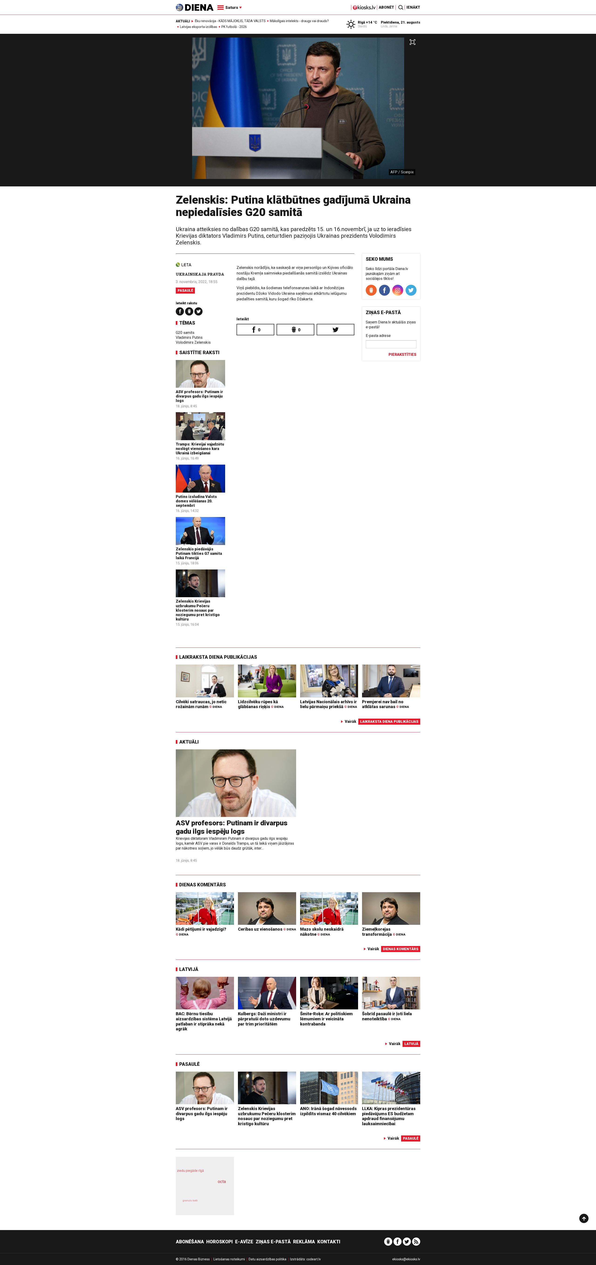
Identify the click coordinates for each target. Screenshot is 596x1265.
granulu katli (190, 1200)
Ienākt (413, 7)
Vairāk (350, 721)
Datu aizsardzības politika (267, 1259)
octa (222, 1181)
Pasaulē (185, 290)
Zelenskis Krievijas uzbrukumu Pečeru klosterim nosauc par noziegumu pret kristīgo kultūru (198, 610)
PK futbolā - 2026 (234, 27)
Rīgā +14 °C (367, 22)
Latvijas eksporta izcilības (198, 27)
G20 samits (185, 332)
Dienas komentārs (202, 885)
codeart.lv (313, 1259)
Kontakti (328, 1241)
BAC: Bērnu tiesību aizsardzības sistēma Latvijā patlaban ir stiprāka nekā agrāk (204, 1021)
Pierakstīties (402, 354)
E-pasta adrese (378, 335)
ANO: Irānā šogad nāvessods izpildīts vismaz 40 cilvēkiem (328, 1111)
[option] (298, 112)
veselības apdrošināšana (201, 1190)
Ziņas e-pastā (273, 1241)
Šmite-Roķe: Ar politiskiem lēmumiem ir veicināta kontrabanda (326, 1018)
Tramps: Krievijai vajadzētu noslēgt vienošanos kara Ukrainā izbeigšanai (200, 448)
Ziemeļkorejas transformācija (383, 932)
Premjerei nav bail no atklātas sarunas (385, 704)
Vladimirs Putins (189, 337)
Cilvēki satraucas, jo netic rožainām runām (201, 704)
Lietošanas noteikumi (229, 1259)
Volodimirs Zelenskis (193, 342)
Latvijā (188, 969)
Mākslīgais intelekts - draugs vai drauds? (299, 21)
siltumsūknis (216, 1204)
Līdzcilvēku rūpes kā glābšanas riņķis (261, 704)
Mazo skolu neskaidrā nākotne (322, 932)
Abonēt (386, 7)
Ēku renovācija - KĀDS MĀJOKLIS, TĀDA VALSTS (230, 21)
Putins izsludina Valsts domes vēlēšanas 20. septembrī (196, 501)
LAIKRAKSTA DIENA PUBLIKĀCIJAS (218, 657)
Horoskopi (219, 1241)
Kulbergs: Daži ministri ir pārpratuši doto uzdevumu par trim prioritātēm (264, 1018)
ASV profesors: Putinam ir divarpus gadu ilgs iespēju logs (199, 396)
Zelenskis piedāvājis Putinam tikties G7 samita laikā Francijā (199, 553)
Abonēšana (190, 1241)
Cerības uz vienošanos (267, 929)
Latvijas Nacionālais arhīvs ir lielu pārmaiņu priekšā (328, 704)
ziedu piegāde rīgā (190, 1170)
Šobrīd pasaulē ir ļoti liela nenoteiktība (387, 1016)
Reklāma (304, 1241)
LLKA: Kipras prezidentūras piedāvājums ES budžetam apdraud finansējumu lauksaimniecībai (389, 1116)
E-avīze (244, 1241)
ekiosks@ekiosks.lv (406, 1259)
